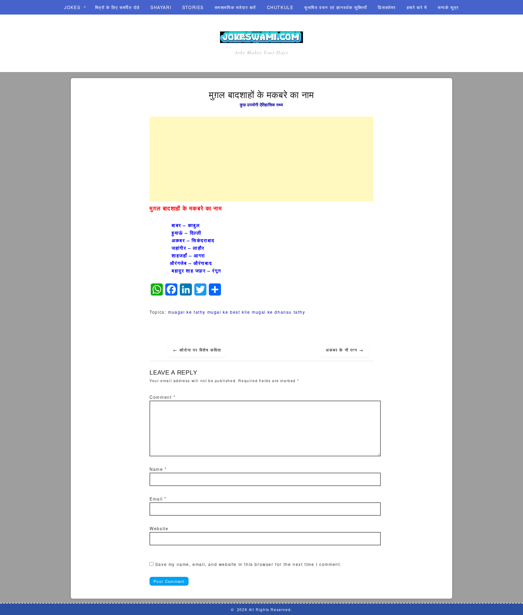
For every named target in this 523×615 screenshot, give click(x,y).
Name (158, 469)
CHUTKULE (280, 7)
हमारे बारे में (417, 7)
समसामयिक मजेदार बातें (235, 7)
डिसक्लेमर (387, 7)
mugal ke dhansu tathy (278, 312)
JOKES (72, 7)
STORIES (193, 7)
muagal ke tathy (187, 312)
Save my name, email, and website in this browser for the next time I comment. (248, 564)
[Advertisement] (261, 159)
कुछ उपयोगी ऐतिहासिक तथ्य (261, 104)
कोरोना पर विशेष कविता (197, 350)
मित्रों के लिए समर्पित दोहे (117, 7)
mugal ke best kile (228, 312)
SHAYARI (160, 7)
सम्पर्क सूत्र (448, 7)
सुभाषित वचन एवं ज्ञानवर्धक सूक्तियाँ (335, 7)
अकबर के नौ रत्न (344, 350)
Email (158, 499)
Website (159, 528)
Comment (162, 397)
